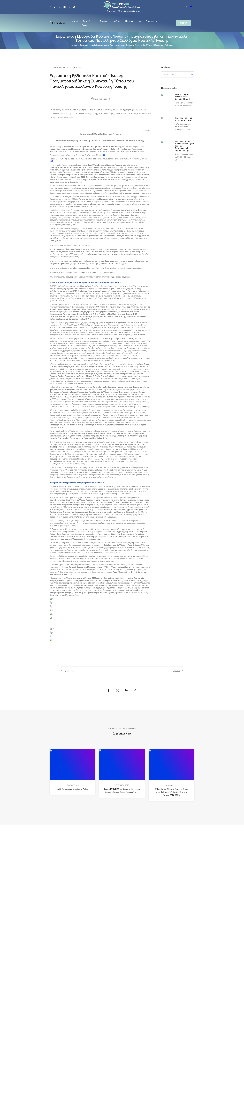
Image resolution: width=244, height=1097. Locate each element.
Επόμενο (176, 671)
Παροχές (129, 21)
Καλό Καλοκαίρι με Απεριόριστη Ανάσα (72, 789)
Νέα (139, 21)
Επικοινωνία (151, 21)
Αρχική (75, 21)
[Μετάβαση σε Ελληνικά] (191, 7)
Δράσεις (117, 21)
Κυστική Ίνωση (86, 23)
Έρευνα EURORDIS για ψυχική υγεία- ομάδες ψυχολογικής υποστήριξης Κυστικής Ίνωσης (122, 790)
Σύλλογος (104, 21)
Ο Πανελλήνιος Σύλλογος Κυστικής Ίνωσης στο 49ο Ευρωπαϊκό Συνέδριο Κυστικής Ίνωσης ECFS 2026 (172, 792)
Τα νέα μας (80, 67)
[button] (183, 23)
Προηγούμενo (70, 671)
